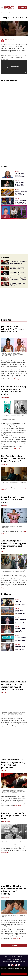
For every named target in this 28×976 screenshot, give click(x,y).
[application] (14, 212)
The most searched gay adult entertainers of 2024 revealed (18, 278)
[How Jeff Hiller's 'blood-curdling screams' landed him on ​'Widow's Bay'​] (14, 474)
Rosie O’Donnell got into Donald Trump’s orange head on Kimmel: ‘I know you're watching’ (20, 622)
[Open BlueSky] (12, 965)
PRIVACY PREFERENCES (7, 962)
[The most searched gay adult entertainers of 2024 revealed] (5, 278)
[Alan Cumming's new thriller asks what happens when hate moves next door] (14, 561)
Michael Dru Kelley (5, 897)
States (17, 608)
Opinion (17, 180)
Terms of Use (5, 970)
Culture (17, 198)
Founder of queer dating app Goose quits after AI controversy (20, 631)
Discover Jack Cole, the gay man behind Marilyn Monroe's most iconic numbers (13, 390)
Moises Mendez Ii (5, 505)
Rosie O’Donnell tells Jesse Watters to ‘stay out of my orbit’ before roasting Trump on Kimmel (21, 203)
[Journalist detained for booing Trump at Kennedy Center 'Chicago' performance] (14, 780)
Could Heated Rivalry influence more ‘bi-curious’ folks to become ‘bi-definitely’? (13, 890)
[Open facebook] (9, 965)
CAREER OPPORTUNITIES (19, 956)
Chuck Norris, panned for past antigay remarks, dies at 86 (13, 816)
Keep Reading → (15, 379)
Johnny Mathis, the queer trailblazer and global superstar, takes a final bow (17, 274)
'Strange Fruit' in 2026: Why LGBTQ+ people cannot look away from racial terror (20, 185)
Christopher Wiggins (6, 692)
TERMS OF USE (16, 962)
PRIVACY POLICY (18, 959)
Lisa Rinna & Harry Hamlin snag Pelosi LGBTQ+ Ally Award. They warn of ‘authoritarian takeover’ (13, 685)
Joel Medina (4, 464)
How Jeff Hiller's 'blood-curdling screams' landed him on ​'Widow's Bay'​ (13, 458)
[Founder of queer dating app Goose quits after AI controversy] (7, 629)
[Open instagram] (19, 965)
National (17, 171)
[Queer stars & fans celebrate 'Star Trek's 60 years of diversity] (14, 345)
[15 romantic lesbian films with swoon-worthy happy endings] (5, 267)
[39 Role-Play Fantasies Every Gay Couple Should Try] (5, 284)
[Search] (16, 7)
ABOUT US (11, 956)
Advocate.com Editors (10, 39)
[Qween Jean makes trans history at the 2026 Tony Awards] (14, 515)
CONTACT (6, 956)
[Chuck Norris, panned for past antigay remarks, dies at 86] (14, 831)
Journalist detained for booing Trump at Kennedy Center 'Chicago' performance (13, 763)
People (17, 626)
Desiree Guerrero (5, 397)
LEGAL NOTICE (22, 962)
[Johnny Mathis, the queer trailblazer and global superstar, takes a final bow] (5, 273)
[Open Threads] (15, 965)
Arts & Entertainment (11, 12)
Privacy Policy (23, 968)
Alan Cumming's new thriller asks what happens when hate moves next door (13, 544)
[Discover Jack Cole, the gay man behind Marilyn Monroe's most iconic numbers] (14, 407)
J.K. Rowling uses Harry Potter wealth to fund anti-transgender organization (18, 263)
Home (2, 12)
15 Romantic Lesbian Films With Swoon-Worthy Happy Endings (17, 268)
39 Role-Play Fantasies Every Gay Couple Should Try (18, 284)
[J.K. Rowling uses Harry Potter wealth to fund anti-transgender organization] (5, 262)
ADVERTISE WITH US (10, 959)
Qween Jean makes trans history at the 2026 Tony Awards (12, 500)
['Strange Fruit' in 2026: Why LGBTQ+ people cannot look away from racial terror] (7, 183)
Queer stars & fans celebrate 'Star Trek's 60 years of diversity (12, 329)
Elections (17, 644)
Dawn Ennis (4, 335)
